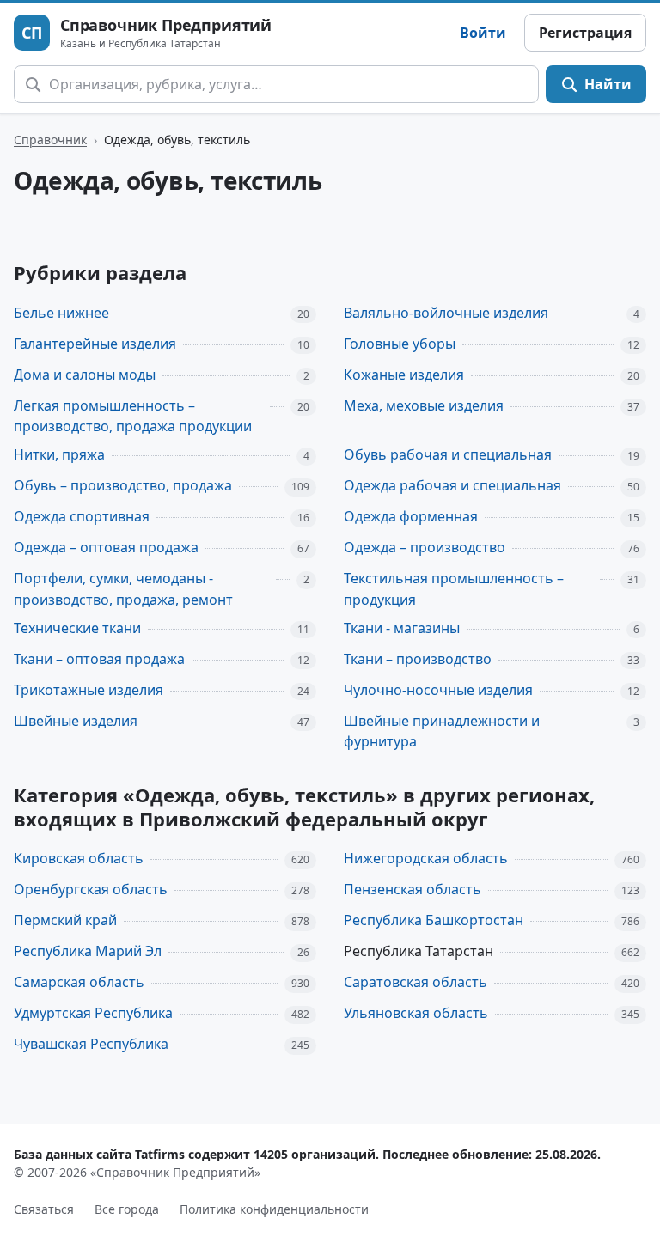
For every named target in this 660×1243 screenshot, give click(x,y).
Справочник (50, 139)
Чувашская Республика (91, 1043)
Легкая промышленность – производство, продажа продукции (133, 416)
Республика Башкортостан (433, 920)
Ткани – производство (418, 658)
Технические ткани (77, 627)
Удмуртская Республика (93, 1012)
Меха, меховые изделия (424, 405)
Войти (483, 32)
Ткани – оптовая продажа (99, 658)
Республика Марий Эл (88, 950)
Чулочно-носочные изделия (438, 689)
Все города (127, 1209)
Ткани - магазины (402, 627)
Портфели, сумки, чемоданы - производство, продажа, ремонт (123, 589)
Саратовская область (415, 981)
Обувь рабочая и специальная (448, 454)
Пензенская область (412, 889)
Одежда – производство (424, 547)
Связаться (44, 1209)
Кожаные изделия (404, 374)
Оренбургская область (91, 889)
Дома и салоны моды (85, 374)
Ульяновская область (416, 1012)
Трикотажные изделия (88, 689)
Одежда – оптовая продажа (106, 547)
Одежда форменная (411, 516)
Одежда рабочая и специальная (452, 485)
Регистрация (585, 32)
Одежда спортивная (82, 516)
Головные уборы (399, 343)
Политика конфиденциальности (274, 1209)
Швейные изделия (76, 720)
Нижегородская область (426, 858)
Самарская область (79, 981)
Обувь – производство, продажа (123, 485)
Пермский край (65, 920)
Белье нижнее (61, 312)
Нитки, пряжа (59, 454)
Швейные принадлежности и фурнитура (442, 731)
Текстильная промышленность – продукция (454, 589)
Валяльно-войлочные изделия (446, 312)
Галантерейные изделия (95, 343)
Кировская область (79, 858)
